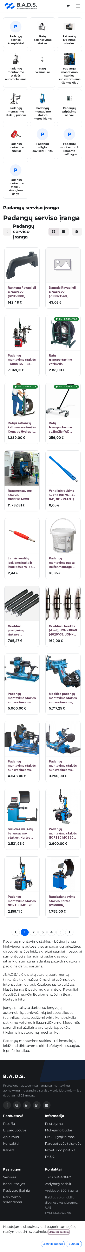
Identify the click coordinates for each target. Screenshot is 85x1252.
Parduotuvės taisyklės (63, 1143)
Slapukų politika (58, 1231)
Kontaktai (11, 1143)
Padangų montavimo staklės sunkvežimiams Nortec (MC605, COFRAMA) (22, 766)
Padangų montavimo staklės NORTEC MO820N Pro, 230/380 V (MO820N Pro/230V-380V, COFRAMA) (63, 833)
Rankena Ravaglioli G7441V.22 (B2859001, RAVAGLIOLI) (22, 292)
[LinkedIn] (27, 1105)
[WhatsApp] (37, 1105)
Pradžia (9, 1124)
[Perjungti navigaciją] (78, 6)
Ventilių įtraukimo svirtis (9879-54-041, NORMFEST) (62, 495)
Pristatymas (54, 1124)
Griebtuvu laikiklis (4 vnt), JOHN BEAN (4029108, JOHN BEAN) (63, 630)
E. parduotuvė (14, 1130)
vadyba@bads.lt (58, 1184)
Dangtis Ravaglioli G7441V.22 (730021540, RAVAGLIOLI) (62, 292)
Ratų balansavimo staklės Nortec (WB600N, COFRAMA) (62, 901)
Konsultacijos (14, 1184)
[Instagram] (17, 1105)
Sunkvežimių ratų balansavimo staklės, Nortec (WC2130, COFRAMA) (20, 833)
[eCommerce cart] (68, 6)
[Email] (47, 1105)
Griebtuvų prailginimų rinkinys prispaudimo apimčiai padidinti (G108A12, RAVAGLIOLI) (21, 630)
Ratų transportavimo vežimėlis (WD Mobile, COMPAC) (62, 427)
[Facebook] (7, 1105)
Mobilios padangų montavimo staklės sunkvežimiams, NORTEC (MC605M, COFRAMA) (63, 698)
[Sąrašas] (63, 232)
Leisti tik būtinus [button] (52, 1243)
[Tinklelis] (53, 232)
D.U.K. (49, 1157)
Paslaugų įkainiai (17, 1190)
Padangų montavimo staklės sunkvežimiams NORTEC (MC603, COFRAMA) (63, 766)
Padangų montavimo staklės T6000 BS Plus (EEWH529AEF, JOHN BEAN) (22, 360)
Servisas (9, 1177)
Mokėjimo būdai (58, 1130)
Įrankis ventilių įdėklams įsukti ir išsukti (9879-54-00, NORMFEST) (21, 563)
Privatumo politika (60, 1150)
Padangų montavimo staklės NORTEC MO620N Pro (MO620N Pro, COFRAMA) (22, 901)
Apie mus (11, 1137)
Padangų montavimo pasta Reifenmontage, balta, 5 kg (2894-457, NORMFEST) (62, 563)
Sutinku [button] (74, 1243)
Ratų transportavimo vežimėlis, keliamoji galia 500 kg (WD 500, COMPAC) (63, 360)
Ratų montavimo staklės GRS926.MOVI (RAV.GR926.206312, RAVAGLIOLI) (21, 495)
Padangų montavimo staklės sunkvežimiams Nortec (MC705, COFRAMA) (22, 698)
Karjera (8, 1150)
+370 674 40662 (58, 1177)
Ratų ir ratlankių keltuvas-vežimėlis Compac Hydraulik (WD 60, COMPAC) (22, 427)
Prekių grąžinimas (59, 1137)
